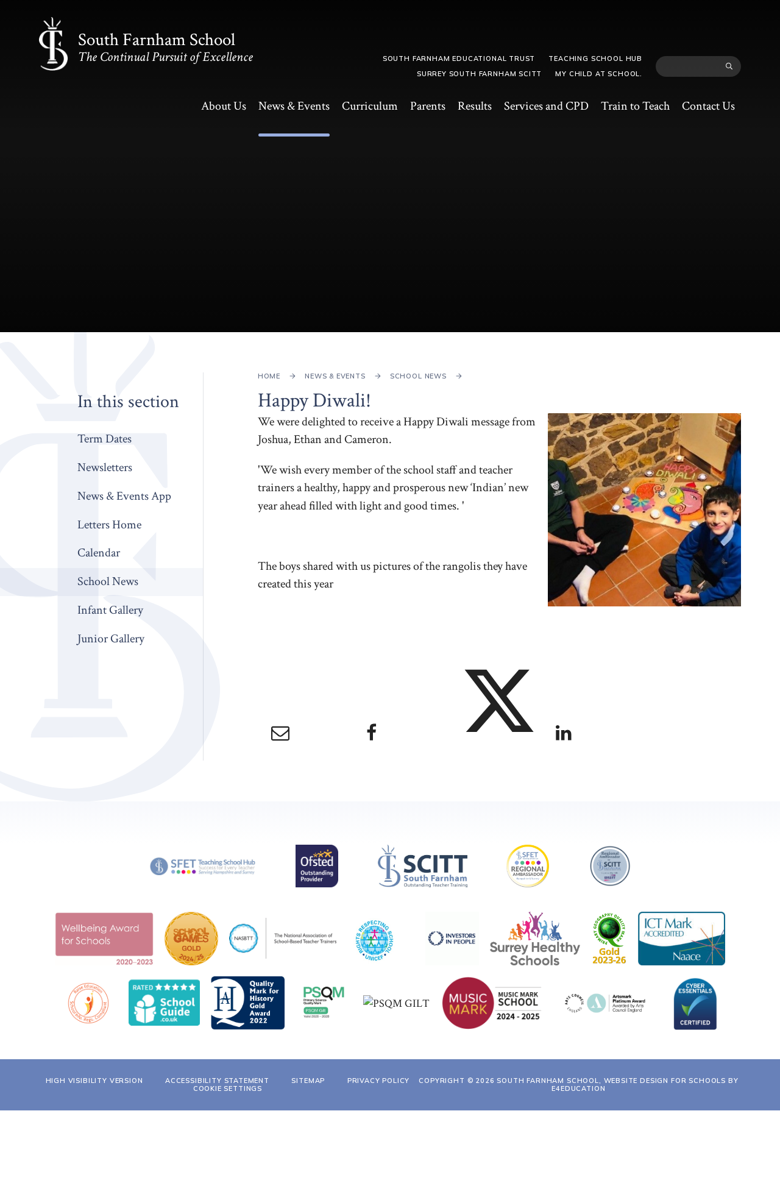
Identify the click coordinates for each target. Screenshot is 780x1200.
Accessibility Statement (217, 1080)
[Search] (730, 66)
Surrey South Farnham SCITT (479, 73)
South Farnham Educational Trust (459, 58)
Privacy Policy (378, 1080)
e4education (578, 1088)
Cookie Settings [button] (227, 1088)
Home (269, 376)
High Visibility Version (94, 1080)
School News (418, 376)
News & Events (335, 376)
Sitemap (308, 1080)
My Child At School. (598, 73)
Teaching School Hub (595, 58)
